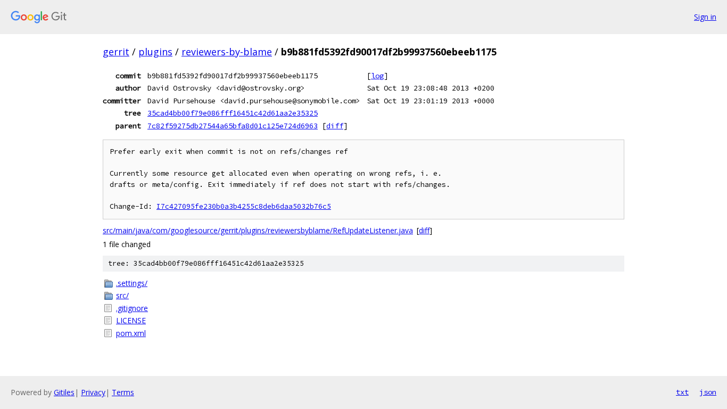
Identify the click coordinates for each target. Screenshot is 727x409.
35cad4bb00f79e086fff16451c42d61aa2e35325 (232, 113)
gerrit (116, 51)
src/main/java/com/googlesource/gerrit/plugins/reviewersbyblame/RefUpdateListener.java (258, 230)
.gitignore (132, 308)
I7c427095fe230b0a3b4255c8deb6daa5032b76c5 (243, 206)
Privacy (93, 392)
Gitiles (64, 392)
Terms (123, 392)
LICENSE (131, 320)
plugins (155, 51)
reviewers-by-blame (226, 51)
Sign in (705, 17)
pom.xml (131, 333)
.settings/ (131, 283)
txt (682, 392)
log (377, 75)
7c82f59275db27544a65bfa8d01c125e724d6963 (232, 125)
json (707, 392)
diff (334, 125)
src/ (122, 295)
